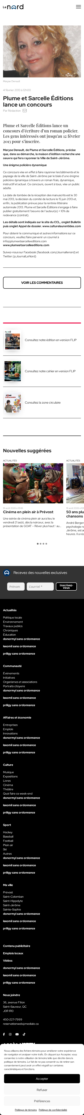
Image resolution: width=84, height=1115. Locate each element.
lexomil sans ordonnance (19, 646)
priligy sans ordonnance (19, 653)
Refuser (42, 1090)
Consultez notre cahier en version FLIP (50, 371)
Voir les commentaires (42, 283)
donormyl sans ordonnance (21, 639)
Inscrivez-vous (66, 586)
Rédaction (14, 110)
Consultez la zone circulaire (43, 403)
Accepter (42, 1079)
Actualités (10, 460)
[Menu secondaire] (78, 6)
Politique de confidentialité (53, 1110)
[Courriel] (25, 110)
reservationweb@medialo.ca (21, 1024)
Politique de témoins (26, 1110)
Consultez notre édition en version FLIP (51, 340)
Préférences (42, 1101)
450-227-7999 (12, 1019)
